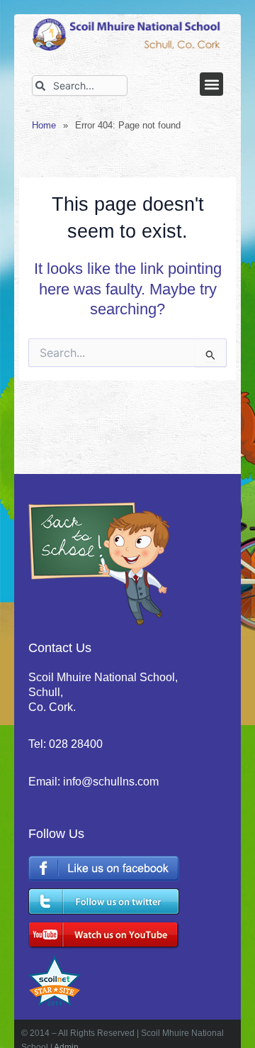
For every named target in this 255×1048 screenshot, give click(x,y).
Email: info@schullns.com (93, 782)
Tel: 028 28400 (65, 744)
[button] (211, 84)
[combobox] (80, 85)
